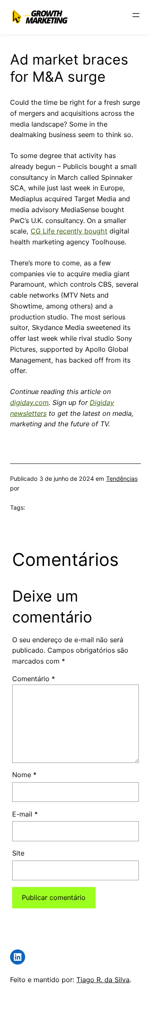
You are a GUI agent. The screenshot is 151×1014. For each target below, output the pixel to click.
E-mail (25, 814)
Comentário (33, 678)
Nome (24, 774)
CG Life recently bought (69, 231)
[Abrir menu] (136, 15)
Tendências (122, 478)
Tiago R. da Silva (103, 979)
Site (18, 853)
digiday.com (29, 402)
